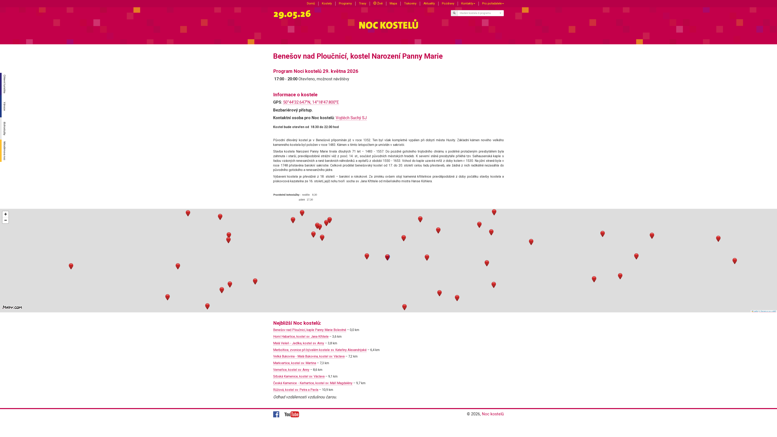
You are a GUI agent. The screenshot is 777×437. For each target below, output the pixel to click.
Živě (379, 3)
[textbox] (479, 13)
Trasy (362, 3)
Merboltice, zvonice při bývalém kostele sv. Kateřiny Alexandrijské (320, 350)
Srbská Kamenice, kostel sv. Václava (299, 376)
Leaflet (755, 311)
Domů (311, 3)
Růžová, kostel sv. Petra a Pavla (295, 390)
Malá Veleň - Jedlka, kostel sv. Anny (298, 343)
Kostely (327, 3)
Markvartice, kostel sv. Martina (294, 363)
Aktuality (429, 3)
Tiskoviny (410, 3)
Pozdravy (448, 3)
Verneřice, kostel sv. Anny (291, 370)
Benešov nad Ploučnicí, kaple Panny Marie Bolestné (309, 330)
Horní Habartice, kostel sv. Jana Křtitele (301, 336)
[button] (387, 257)
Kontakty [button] (467, 3)
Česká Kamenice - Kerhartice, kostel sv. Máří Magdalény (312, 383)
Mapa (393, 3)
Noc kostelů (493, 414)
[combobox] (480, 13)
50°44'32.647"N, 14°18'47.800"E (311, 102)
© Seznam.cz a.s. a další (767, 311)
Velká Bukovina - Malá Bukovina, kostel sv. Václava (309, 356)
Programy (345, 3)
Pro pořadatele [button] (492, 3)
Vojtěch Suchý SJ (351, 117)
